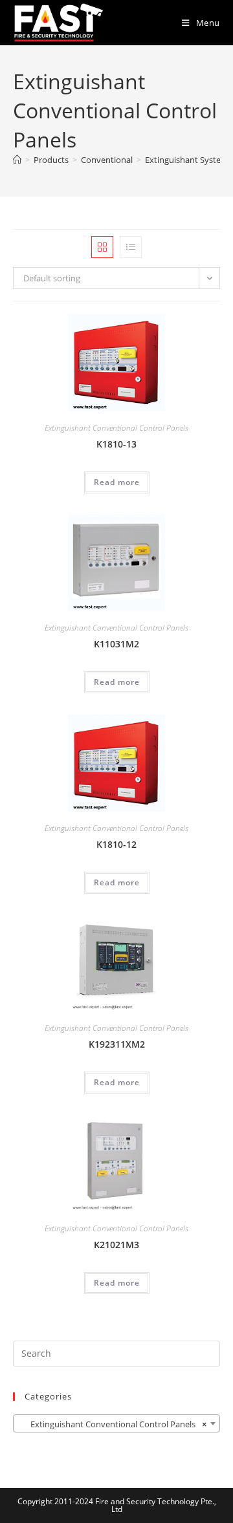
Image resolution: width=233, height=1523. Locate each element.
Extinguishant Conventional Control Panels (116, 427)
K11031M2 (116, 644)
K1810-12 (116, 844)
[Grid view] (102, 247)
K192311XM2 (117, 1044)
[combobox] (116, 1423)
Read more (117, 482)
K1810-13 (116, 444)
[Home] (17, 160)
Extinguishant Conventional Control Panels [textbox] (112, 1424)
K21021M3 (116, 1244)
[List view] (131, 247)
